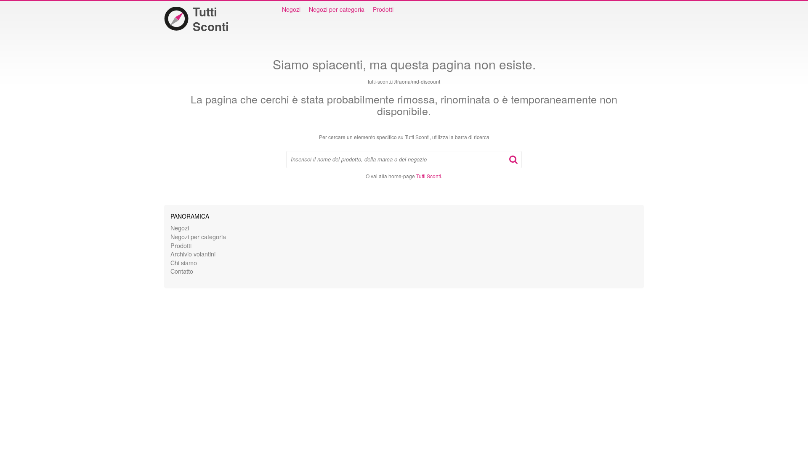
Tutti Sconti (211, 19)
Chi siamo (183, 262)
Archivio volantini (192, 253)
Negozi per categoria (336, 9)
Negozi (291, 9)
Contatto (181, 271)
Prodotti (383, 9)
